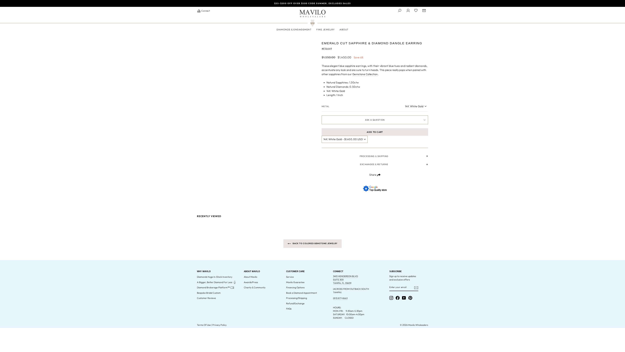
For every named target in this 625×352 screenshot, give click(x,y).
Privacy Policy (219, 324)
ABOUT (344, 29)
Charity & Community (254, 287)
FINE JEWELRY (325, 29)
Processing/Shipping (296, 298)
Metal (325, 106)
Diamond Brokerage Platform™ (213, 287)
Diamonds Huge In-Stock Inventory (214, 276)
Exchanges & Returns (374, 164)
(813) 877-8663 (340, 298)
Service (290, 276)
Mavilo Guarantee (295, 282)
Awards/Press (251, 282)
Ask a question (375, 119)
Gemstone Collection (365, 74)
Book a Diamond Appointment (301, 292)
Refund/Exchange (295, 303)
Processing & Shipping (374, 156)
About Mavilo (250, 276)
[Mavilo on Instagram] (391, 298)
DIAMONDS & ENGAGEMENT (294, 29)
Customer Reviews (206, 298)
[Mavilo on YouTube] (404, 298)
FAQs (289, 308)
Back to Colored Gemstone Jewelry (315, 243)
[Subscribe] (416, 287)
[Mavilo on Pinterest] (410, 298)
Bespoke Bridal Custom (209, 292)
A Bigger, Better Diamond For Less (214, 282)
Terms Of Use (204, 324)
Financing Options (295, 287)
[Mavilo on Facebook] (398, 298)
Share (373, 174)
